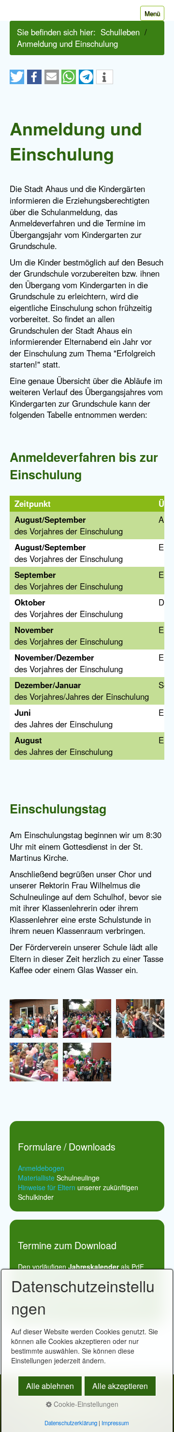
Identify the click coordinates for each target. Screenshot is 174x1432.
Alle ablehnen (50, 1385)
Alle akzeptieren (120, 1385)
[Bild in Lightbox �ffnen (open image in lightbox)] (34, 1018)
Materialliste (36, 1177)
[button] (17, 77)
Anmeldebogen (41, 1168)
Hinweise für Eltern (46, 1187)
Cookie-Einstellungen (85, 1404)
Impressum (115, 1423)
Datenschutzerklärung (70, 1423)
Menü (152, 13)
